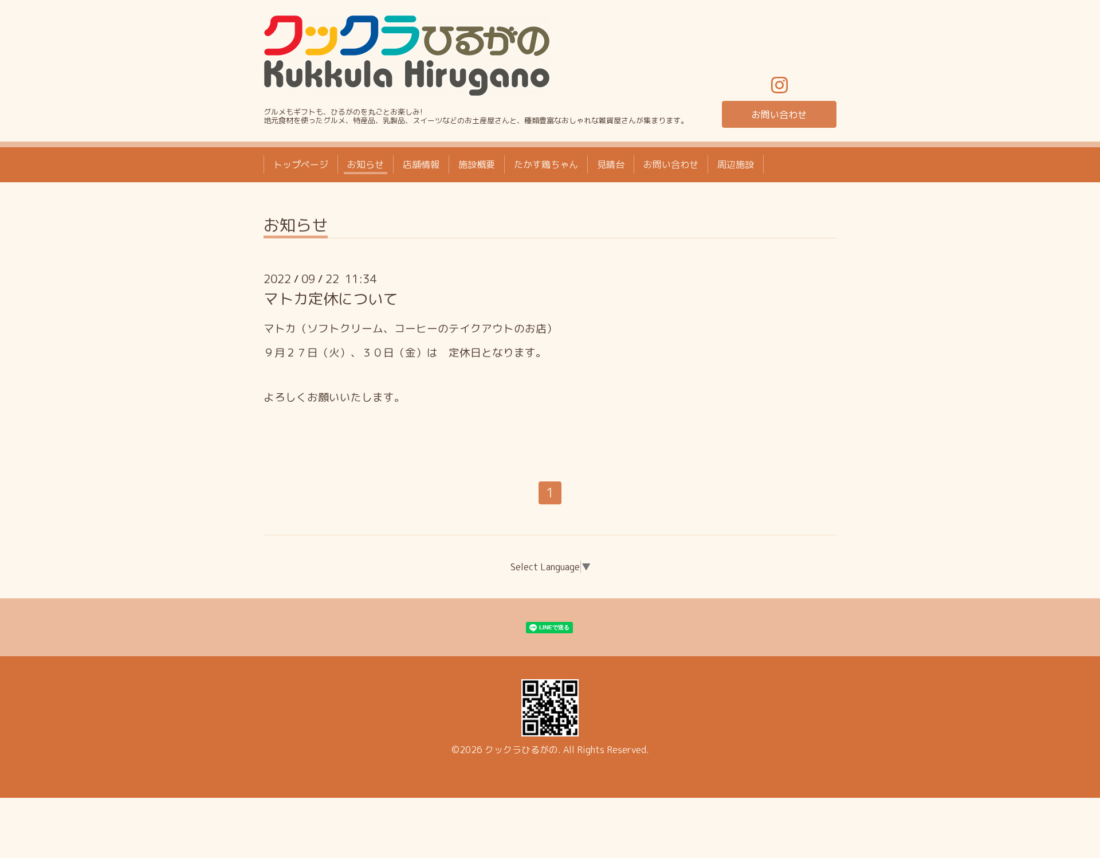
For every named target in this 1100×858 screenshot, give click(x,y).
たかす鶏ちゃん (546, 164)
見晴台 (610, 164)
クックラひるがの (521, 749)
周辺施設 (735, 164)
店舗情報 (421, 164)
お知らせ (365, 164)
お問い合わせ (779, 114)
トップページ (300, 164)
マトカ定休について (331, 298)
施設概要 (476, 164)
